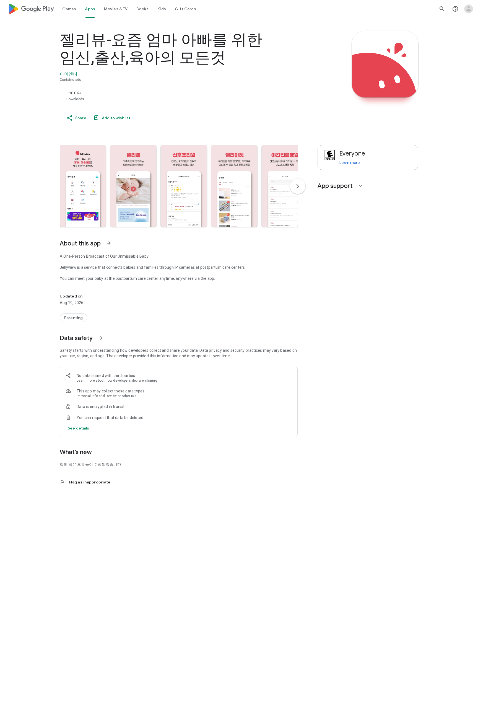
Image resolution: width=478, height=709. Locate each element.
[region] (170, 96)
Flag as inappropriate (85, 482)
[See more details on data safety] (79, 428)
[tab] (69, 9)
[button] (83, 186)
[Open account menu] (468, 8)
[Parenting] (73, 318)
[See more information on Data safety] (100, 338)
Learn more (86, 380)
